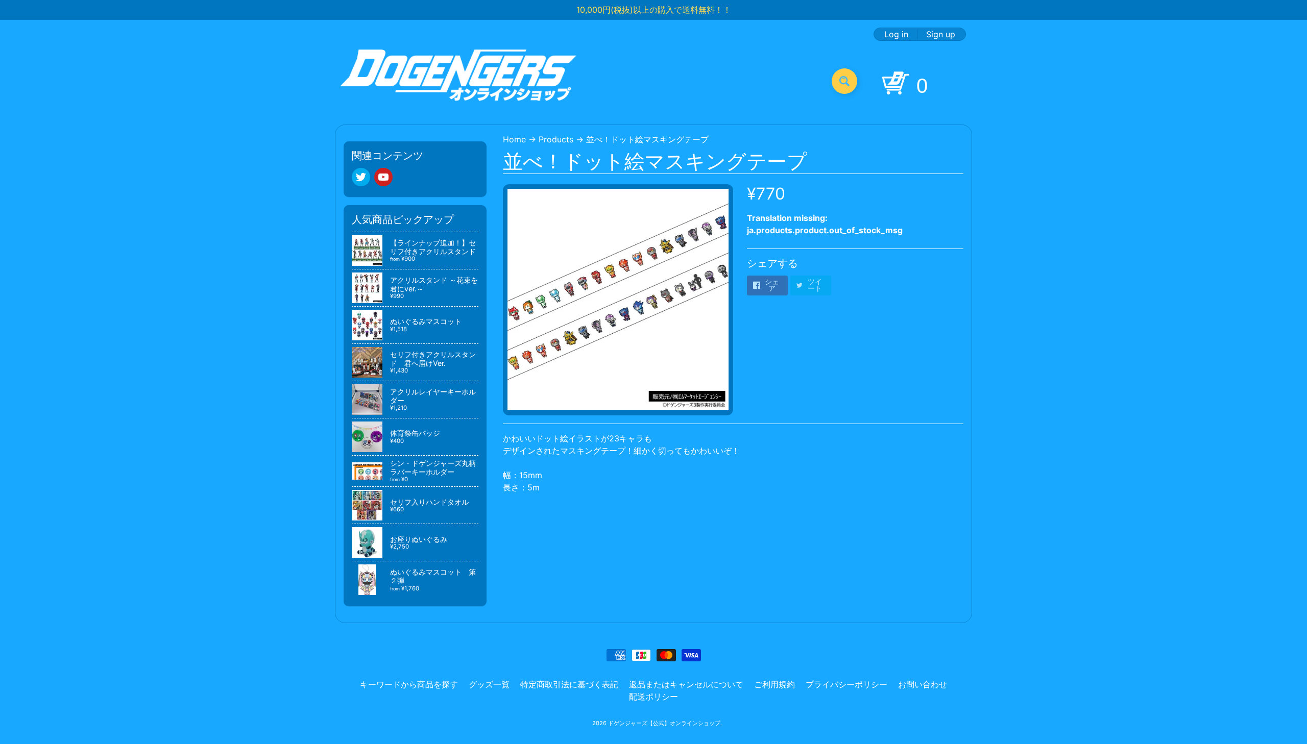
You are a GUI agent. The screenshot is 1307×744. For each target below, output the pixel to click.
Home (514, 139)
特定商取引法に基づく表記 (569, 684)
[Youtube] (383, 177)
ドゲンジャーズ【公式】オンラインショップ (664, 723)
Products (556, 139)
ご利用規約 (774, 684)
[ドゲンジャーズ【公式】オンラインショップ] (459, 80)
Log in (896, 34)
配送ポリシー (653, 696)
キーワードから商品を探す (409, 684)
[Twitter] (361, 177)
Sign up (940, 34)
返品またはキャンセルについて (686, 684)
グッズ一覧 (489, 684)
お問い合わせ (922, 684)
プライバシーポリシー (846, 684)
